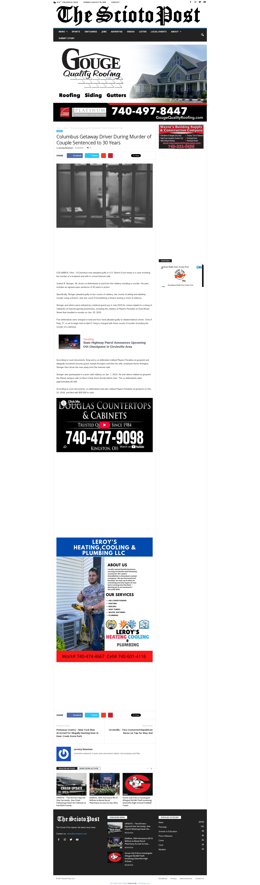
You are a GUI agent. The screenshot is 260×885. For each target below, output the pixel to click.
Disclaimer (163, 878)
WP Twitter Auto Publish (118, 883)
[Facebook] (190, 2)
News (62, 31)
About (175, 31)
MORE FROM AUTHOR (88, 768)
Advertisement (186, 878)
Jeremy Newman (66, 148)
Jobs (104, 31)
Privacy (173, 878)
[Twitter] (200, 2)
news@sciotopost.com (77, 834)
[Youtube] (204, 2)
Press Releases (165, 836)
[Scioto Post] (130, 16)
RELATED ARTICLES (67, 768)
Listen (142, 31)
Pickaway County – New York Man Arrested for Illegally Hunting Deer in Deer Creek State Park (77, 733)
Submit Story (66, 38)
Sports (76, 31)
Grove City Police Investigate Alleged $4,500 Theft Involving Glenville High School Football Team (137, 801)
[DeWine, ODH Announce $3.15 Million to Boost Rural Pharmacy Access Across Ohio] (105, 784)
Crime (161, 840)
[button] (202, 35)
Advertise (116, 31)
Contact (115, 2)
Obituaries (91, 31)
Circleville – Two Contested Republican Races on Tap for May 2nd (131, 731)
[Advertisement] (104, 250)
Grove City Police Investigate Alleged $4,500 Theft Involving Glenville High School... (138, 857)
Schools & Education (168, 831)
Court (161, 845)
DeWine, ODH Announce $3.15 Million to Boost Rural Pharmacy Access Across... (139, 841)
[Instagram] (195, 2)
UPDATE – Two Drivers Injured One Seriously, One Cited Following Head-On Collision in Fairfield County (71, 801)
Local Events (159, 31)
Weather (162, 849)
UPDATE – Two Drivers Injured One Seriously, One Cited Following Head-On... (137, 826)
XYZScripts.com (144, 883)
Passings (163, 827)
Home (58, 128)
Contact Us (199, 878)
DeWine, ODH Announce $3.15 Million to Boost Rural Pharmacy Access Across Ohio (104, 800)
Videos (131, 31)
